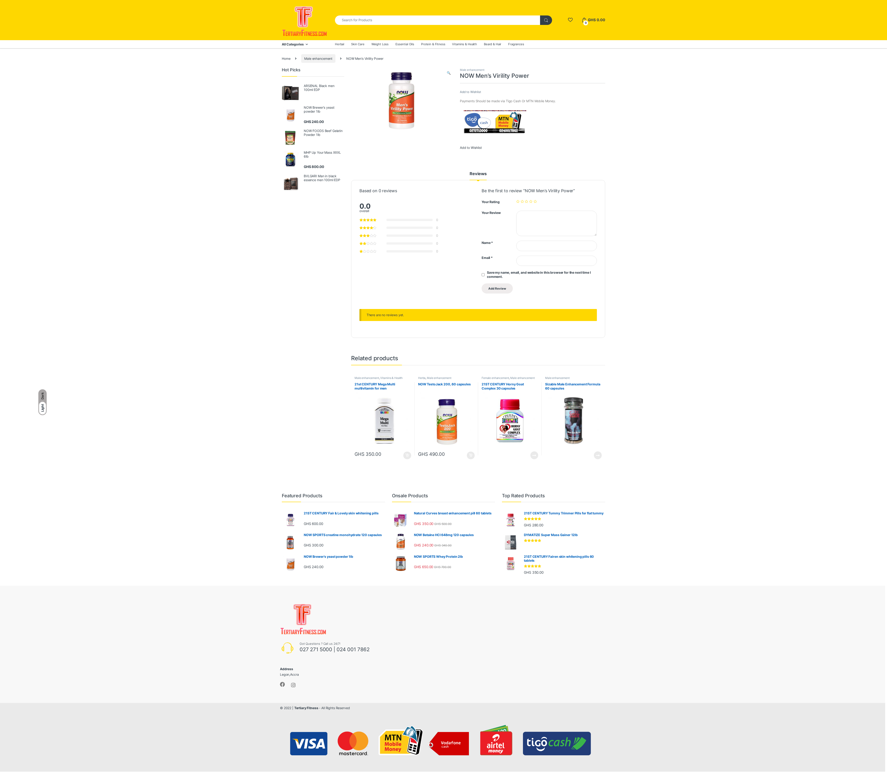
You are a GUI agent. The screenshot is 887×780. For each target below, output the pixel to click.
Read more (534, 455)
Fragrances (516, 44)
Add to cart (407, 455)
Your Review (491, 213)
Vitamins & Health (464, 44)
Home (286, 58)
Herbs (421, 378)
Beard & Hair (492, 44)
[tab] (478, 176)
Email (487, 258)
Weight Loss (380, 44)
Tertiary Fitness (306, 708)
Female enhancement (495, 378)
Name (487, 243)
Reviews (478, 174)
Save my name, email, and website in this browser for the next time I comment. (539, 274)
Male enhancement (318, 58)
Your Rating (490, 202)
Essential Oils (404, 44)
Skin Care (358, 44)
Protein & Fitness (433, 44)
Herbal (339, 44)
